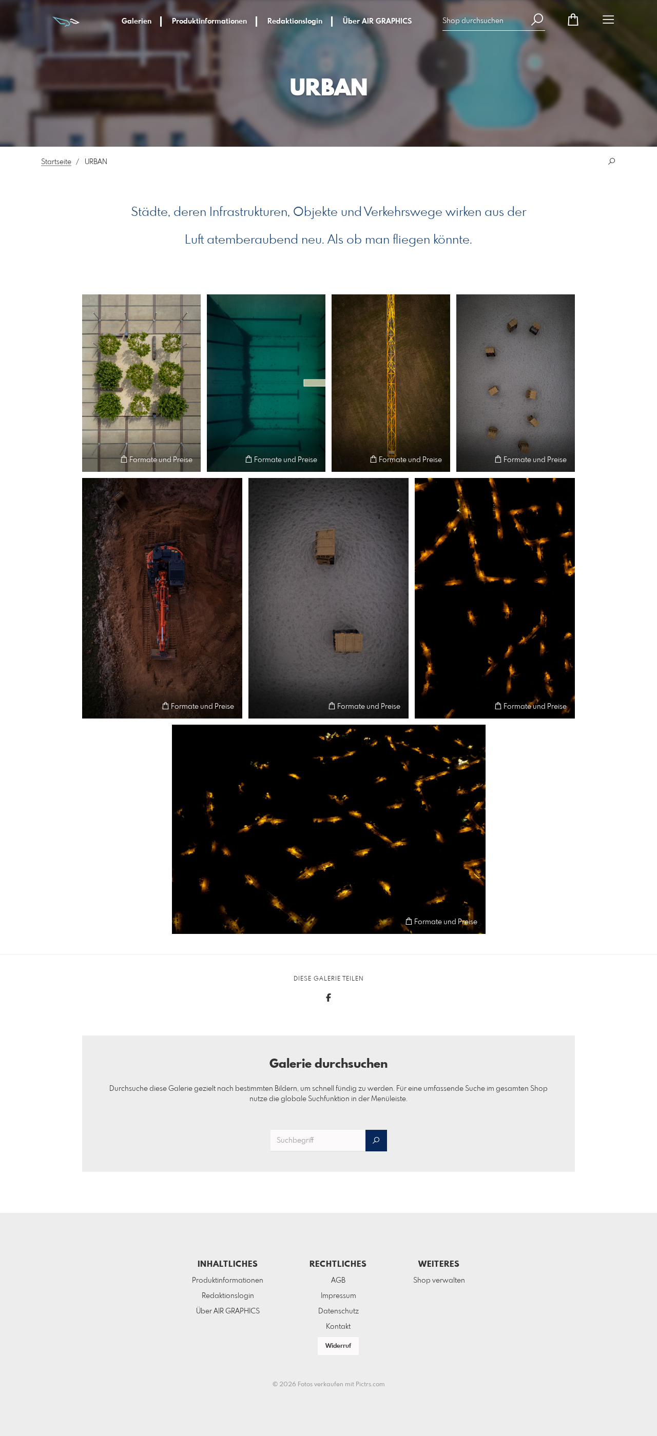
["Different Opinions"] (328, 598)
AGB (338, 1280)
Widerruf (338, 1346)
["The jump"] (266, 383)
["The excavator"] (162, 598)
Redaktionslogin (294, 21)
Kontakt (338, 1326)
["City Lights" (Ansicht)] (329, 829)
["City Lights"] (495, 598)
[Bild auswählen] (94, 459)
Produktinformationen (209, 21)
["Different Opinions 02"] (515, 383)
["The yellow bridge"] (391, 383)
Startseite (56, 162)
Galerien (136, 21)
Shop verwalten (439, 1280)
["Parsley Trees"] (141, 383)
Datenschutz (338, 1311)
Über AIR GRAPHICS (377, 21)
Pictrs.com (370, 1385)
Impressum (338, 1296)
